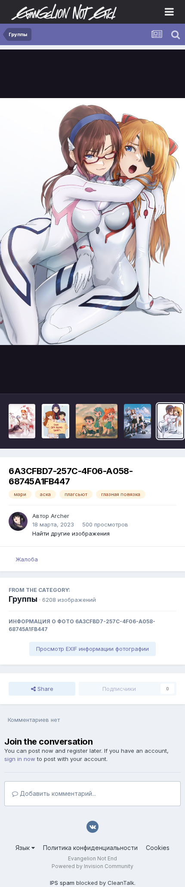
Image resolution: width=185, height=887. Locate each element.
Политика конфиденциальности (90, 847)
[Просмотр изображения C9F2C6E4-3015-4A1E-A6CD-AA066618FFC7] (22, 421)
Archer (60, 515)
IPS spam (62, 882)
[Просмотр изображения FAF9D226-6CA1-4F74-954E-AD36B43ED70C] (137, 421)
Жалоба (26, 559)
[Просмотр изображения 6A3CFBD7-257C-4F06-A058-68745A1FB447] (170, 421)
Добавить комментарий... (57, 793)
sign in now (19, 758)
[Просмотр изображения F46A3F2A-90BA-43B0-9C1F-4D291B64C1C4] (55, 421)
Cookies (158, 847)
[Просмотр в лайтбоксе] (92, 221)
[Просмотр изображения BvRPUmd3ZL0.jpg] (96, 421)
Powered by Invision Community (92, 866)
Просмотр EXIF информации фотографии (92, 648)
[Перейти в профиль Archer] (18, 521)
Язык (23, 847)
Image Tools (149, 378)
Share (44, 688)
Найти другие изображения (71, 533)
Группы (23, 599)
